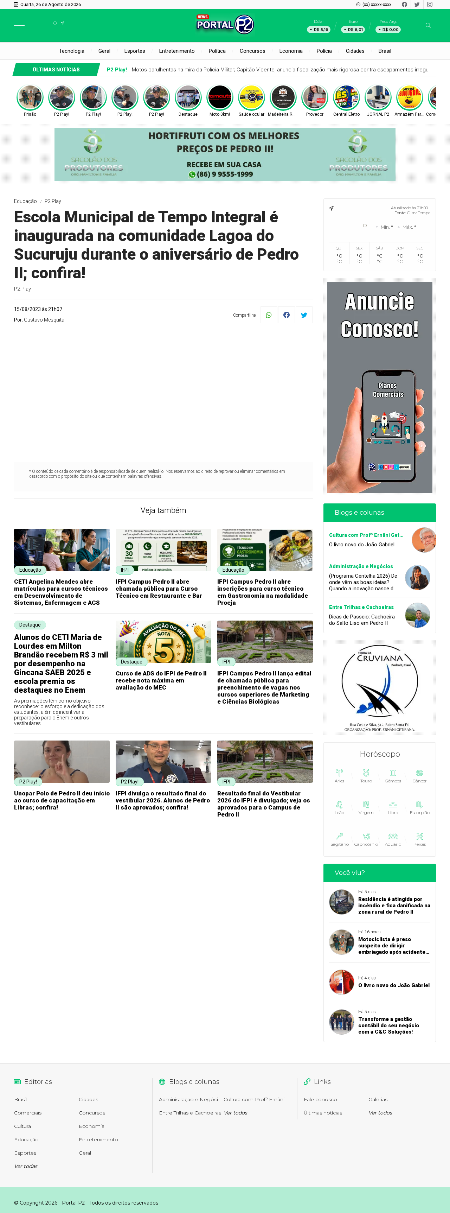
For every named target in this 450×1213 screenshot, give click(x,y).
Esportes (134, 51)
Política (217, 51)
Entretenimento (177, 51)
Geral (104, 51)
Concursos (252, 51)
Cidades (355, 51)
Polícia (324, 51)
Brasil (385, 51)
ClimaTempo (418, 212)
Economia (291, 51)
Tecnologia (71, 51)
